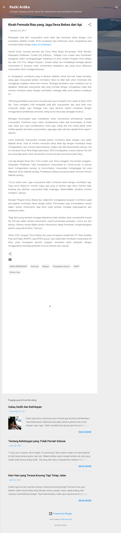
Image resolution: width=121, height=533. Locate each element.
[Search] (117, 8)
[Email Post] (10, 260)
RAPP (76, 266)
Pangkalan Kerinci (61, 266)
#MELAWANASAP (18, 266)
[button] (89, 25)
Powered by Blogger (62, 513)
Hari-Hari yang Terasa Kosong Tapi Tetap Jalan (37, 475)
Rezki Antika (19, 7)
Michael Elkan (67, 519)
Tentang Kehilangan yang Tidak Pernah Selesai (37, 441)
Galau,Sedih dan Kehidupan (25, 406)
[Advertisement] (109, 62)
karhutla (35, 266)
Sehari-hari (15, 272)
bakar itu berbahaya (41, 44)
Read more (85, 432)
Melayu (45, 266)
